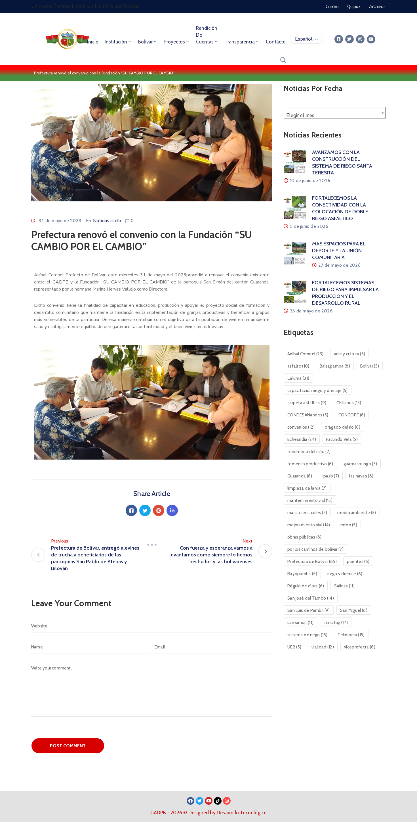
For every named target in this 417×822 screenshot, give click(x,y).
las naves (361, 476)
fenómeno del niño (308, 451)
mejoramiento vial (308, 524)
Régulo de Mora (305, 586)
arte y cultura (349, 353)
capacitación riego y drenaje (317, 390)
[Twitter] (349, 39)
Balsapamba (335, 366)
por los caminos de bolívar (315, 549)
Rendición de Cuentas (206, 35)
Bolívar (145, 42)
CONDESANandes (307, 415)
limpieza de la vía (307, 488)
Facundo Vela (342, 439)
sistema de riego (307, 634)
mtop (348, 524)
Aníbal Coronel (305, 353)
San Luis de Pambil (308, 610)
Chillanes (348, 402)
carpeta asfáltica (306, 402)
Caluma (298, 378)
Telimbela (351, 634)
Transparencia (240, 42)
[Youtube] (371, 39)
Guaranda (299, 476)
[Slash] (152, 544)
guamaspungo (360, 463)
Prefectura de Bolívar (312, 561)
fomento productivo (310, 463)
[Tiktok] (218, 801)
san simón (300, 622)
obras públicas (304, 537)
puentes (358, 561)
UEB (294, 647)
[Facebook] (131, 510)
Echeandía (301, 439)
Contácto (276, 42)
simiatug (336, 622)
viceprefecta (359, 647)
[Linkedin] (172, 510)
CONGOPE (351, 415)
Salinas (344, 586)
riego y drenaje (345, 573)
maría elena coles (307, 512)
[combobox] (335, 112)
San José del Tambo (310, 598)
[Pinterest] (158, 510)
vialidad (322, 647)
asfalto (298, 366)
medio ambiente (356, 512)
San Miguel (353, 610)
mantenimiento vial (309, 500)
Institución (116, 42)
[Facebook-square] (338, 39)
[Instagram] (360, 39)
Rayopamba (302, 573)
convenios (301, 427)
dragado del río (342, 427)
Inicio (92, 42)
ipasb (331, 476)
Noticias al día (107, 221)
